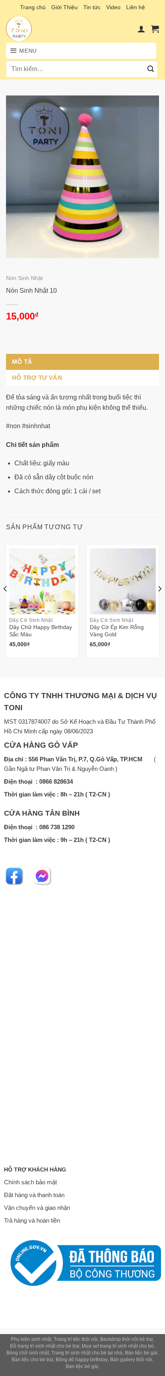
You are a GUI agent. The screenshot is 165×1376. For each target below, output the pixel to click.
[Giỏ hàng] (155, 29)
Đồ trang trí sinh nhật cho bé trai (44, 1346)
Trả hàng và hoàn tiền (32, 1220)
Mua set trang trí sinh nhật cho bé (118, 1346)
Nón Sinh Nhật (24, 278)
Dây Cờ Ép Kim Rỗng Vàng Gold (117, 630)
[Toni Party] (27, 29)
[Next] (159, 604)
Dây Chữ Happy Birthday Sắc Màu (40, 630)
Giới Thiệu (64, 7)
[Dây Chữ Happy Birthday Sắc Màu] (42, 581)
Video (113, 7)
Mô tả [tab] (22, 361)
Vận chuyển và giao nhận (37, 1207)
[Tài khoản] (141, 29)
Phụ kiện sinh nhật (31, 1339)
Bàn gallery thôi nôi (131, 1359)
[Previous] (6, 604)
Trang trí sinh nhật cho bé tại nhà (87, 1353)
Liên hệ (135, 7)
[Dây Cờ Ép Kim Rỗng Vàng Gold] (123, 581)
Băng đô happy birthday (82, 1359)
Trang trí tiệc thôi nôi (76, 1339)
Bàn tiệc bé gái (141, 1353)
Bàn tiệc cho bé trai (32, 1359)
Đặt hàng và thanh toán (34, 1194)
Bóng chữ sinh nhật (27, 1353)
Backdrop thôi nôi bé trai (126, 1339)
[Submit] (150, 69)
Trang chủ (33, 7)
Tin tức (92, 7)
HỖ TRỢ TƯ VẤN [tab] (37, 377)
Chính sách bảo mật (30, 1182)
